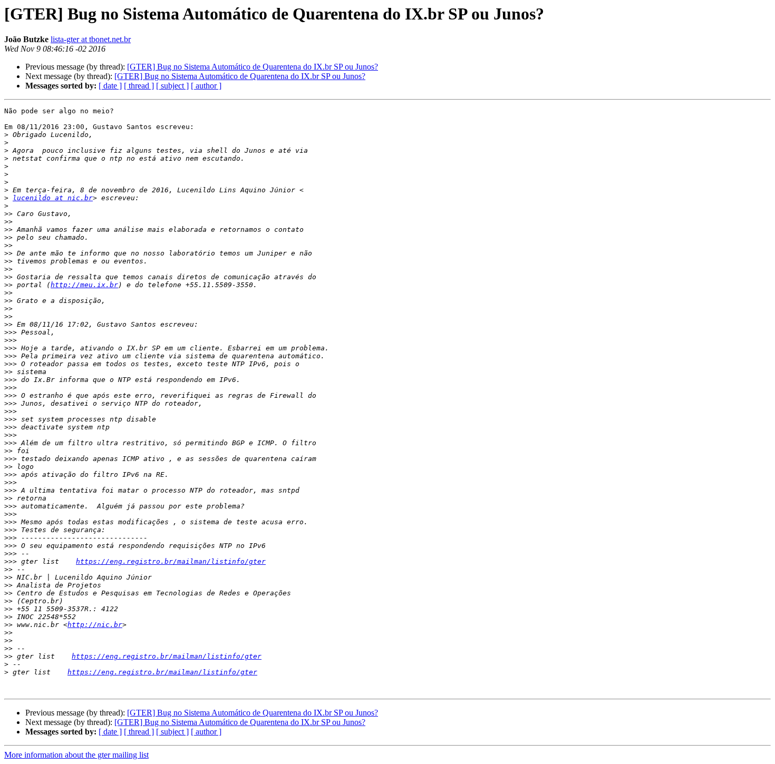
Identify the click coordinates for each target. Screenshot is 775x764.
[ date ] (110, 85)
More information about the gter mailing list (76, 754)
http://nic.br (94, 625)
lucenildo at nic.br (53, 198)
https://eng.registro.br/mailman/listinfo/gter (171, 561)
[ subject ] (172, 85)
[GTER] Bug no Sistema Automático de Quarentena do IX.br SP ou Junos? (252, 66)
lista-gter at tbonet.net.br (91, 39)
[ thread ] (139, 85)
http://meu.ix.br (84, 285)
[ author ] (206, 85)
